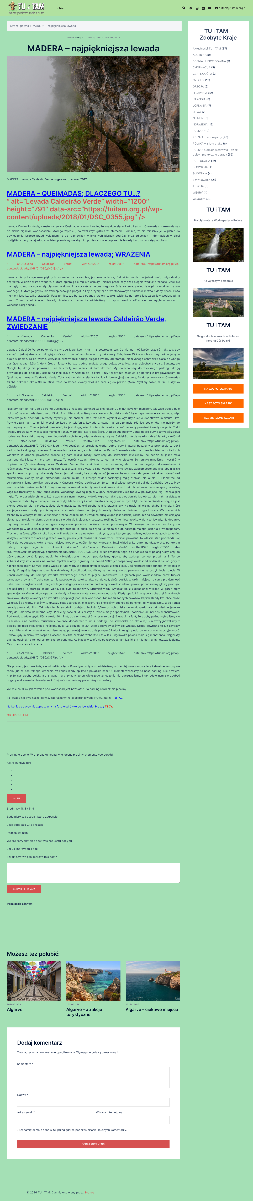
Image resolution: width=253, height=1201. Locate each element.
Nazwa (22, 1095)
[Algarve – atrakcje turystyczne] (93, 980)
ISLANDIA (199, 99)
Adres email (26, 1112)
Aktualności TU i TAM (207, 48)
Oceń (16, 798)
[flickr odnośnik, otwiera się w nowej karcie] (203, 8)
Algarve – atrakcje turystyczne (84, 1012)
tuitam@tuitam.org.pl (232, 8)
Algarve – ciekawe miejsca (152, 1009)
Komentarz (25, 1064)
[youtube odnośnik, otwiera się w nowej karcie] (209, 8)
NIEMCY (198, 118)
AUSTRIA (198, 55)
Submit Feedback (24, 888)
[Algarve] (34, 980)
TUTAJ (117, 697)
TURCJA (198, 186)
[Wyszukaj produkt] (183, 8)
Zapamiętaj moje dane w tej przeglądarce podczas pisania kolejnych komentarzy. (73, 1130)
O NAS (60, 7)
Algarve (14, 1009)
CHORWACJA (201, 67)
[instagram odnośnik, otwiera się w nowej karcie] (197, 8)
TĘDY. (109, 706)
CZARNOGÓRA (202, 73)
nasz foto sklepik (218, 403)
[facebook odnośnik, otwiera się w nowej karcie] (190, 8)
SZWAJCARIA (201, 179)
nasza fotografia (218, 388)
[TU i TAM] (26, 7)
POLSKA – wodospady (207, 137)
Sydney (89, 1192)
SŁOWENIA (200, 173)
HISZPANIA (200, 93)
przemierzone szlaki (218, 417)
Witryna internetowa (109, 1112)
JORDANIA (200, 105)
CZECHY (198, 80)
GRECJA (198, 86)
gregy (79, 37)
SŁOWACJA (200, 167)
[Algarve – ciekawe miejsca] (153, 980)
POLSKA (198, 130)
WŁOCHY (199, 199)
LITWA (197, 112)
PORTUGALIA (112, 37)
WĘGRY (198, 192)
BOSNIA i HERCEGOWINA (209, 61)
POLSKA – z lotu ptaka (207, 143)
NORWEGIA (200, 124)
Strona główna (19, 25)
